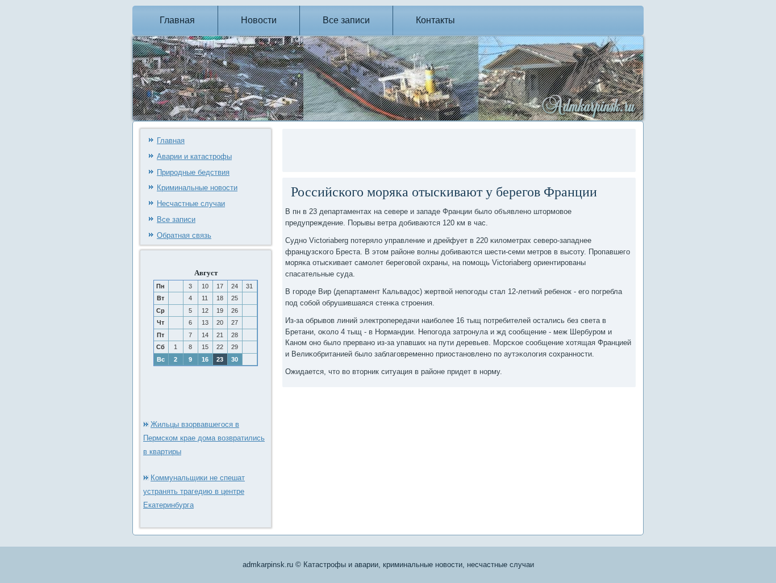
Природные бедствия (193, 172)
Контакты (435, 20)
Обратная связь (184, 235)
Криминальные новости (197, 187)
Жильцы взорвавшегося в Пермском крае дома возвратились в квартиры (204, 438)
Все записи (346, 20)
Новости (259, 20)
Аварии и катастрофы (194, 156)
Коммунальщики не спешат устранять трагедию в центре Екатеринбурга (194, 491)
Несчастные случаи (191, 203)
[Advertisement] (418, 149)
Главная (177, 20)
